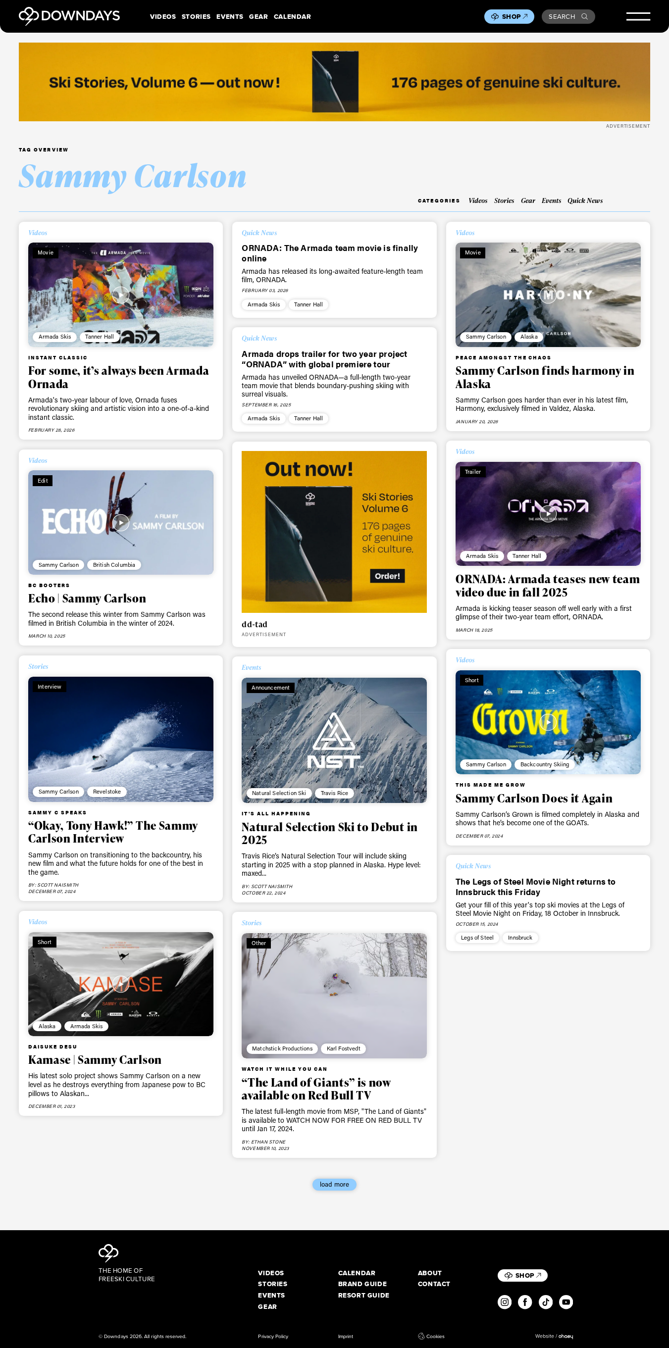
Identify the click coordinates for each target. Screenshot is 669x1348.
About (430, 1273)
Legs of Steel (477, 937)
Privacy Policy (273, 1336)
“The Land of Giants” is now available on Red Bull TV (316, 1088)
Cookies (435, 1336)
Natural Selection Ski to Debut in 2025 (330, 833)
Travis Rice (335, 793)
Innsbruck (520, 937)
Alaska (529, 336)
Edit (43, 480)
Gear (258, 16)
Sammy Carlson (486, 336)
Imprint (345, 1336)
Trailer (473, 471)
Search (562, 16)
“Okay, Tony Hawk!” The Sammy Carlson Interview (113, 831)
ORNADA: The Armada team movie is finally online (330, 253)
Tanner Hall (99, 336)
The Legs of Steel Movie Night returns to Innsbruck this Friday (536, 886)
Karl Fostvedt (343, 1048)
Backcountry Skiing (544, 764)
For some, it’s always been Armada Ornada (118, 376)
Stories (196, 16)
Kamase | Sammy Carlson (95, 1059)
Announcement (271, 687)
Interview (49, 686)
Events (230, 16)
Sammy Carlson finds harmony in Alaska (545, 376)
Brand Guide (362, 1284)
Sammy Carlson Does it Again (534, 798)
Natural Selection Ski (279, 793)
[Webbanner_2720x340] (334, 82)
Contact (434, 1284)
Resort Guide (364, 1295)
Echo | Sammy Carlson (87, 598)
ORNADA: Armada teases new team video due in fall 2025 (548, 585)
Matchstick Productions (282, 1048)
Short (472, 680)
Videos (163, 16)
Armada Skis (55, 336)
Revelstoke (107, 791)
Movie (45, 252)
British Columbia (114, 564)
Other (259, 943)
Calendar (292, 16)
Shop (511, 16)
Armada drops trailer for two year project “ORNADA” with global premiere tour (324, 359)
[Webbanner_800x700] (334, 532)
